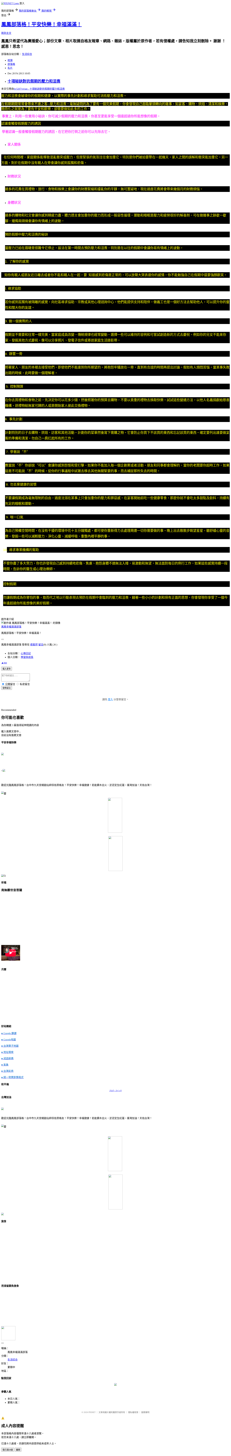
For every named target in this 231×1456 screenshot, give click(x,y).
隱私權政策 (133, 1412)
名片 (10, 68)
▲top (4, 662)
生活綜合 (27, 54)
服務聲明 (145, 1412)
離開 (18, 1450)
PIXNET (92, 1412)
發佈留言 (7, 688)
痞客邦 (34, 644)
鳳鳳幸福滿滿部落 (11, 626)
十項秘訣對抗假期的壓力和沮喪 (34, 81)
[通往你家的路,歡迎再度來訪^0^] (115, 1384)
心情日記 (26, 653)
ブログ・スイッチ (115, 1090)
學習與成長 (27, 657)
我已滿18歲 (8, 1450)
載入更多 (7, 669)
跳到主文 (6, 33)
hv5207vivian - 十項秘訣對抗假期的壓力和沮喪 (39, 88)
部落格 (11, 64)
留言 (40, 644)
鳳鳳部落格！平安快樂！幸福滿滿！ (41, 24)
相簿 (10, 60)
